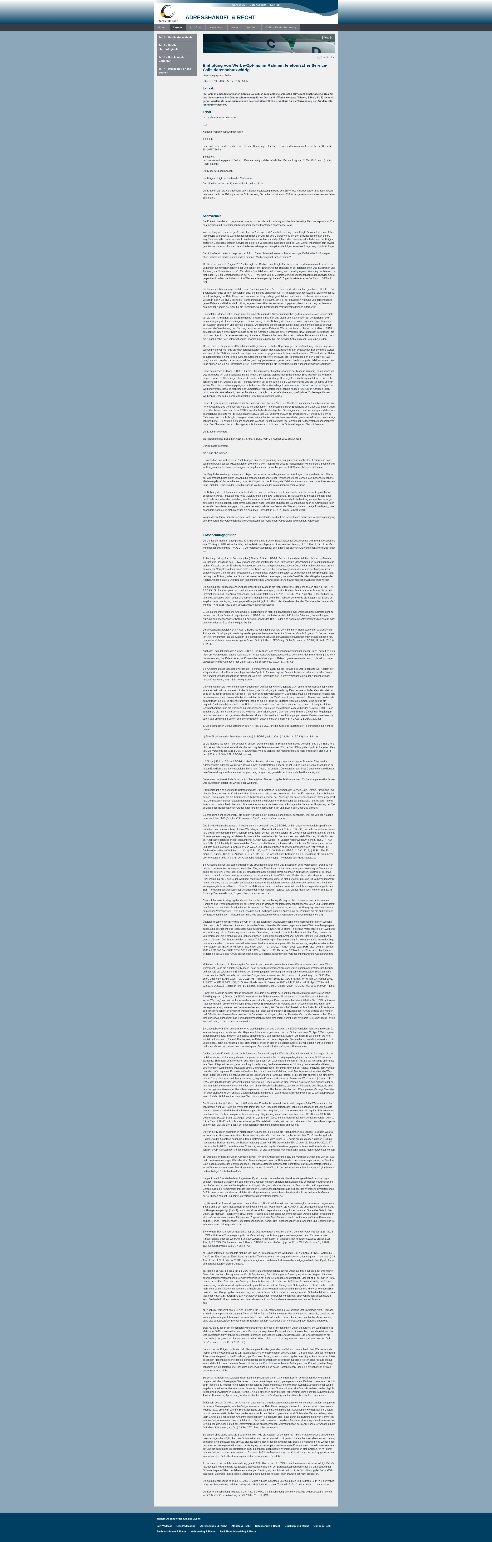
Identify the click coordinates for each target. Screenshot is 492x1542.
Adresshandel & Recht (213, 1526)
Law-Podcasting (185, 1526)
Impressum (238, 4)
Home (161, 27)
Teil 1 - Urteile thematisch (175, 37)
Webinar (252, 27)
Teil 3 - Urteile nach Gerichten (171, 58)
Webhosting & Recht (203, 1531)
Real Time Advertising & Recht (238, 1531)
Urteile (177, 27)
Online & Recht (322, 1526)
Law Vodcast (164, 1526)
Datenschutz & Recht (267, 1526)
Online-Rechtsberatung (280, 27)
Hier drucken (327, 57)
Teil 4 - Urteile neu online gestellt (175, 70)
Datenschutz (258, 4)
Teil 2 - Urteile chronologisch (168, 47)
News (235, 27)
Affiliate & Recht (240, 1526)
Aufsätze (195, 27)
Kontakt (275, 4)
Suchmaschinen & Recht (171, 1531)
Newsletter (216, 27)
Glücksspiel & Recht (297, 1526)
